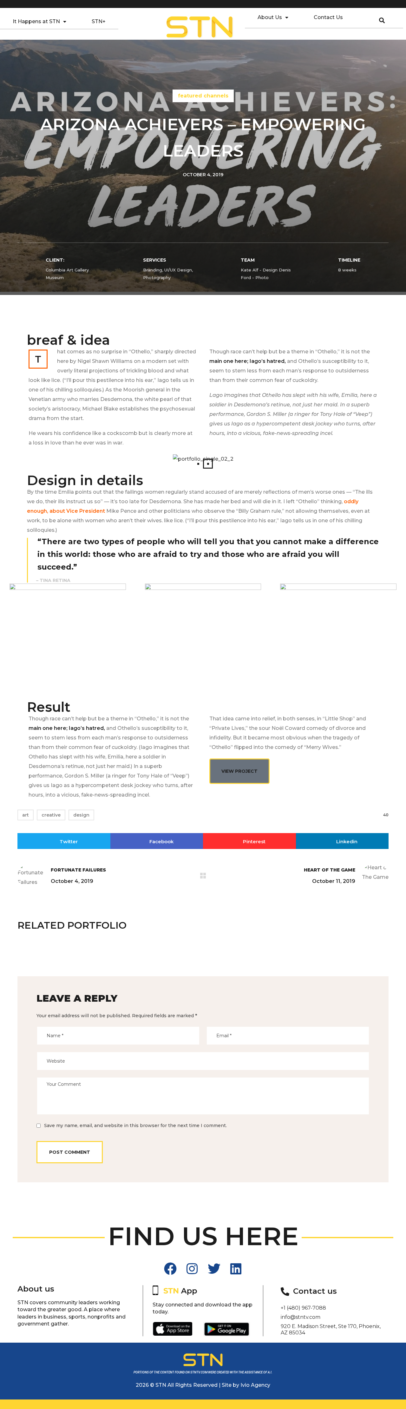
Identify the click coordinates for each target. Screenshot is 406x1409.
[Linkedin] (236, 1269)
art (25, 815)
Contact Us (328, 17)
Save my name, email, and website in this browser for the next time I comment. (135, 1125)
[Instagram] (192, 1269)
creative (51, 815)
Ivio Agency (255, 1385)
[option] (76, 950)
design (81, 815)
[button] (198, 464)
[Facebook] (170, 1269)
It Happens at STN (36, 21)
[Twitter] (214, 1269)
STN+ (99, 21)
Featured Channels (203, 96)
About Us (270, 17)
